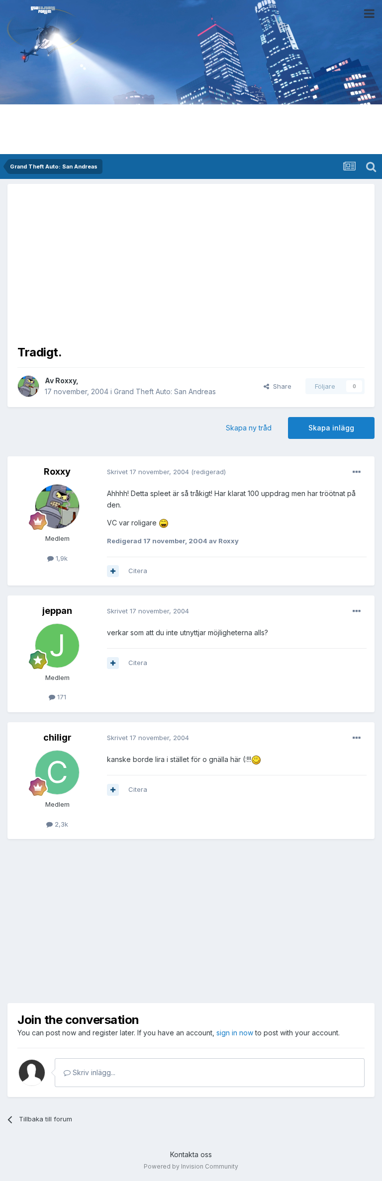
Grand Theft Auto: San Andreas (165, 391)
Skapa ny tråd (249, 427)
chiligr (57, 737)
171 (60, 697)
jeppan (57, 610)
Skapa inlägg (331, 427)
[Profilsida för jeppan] (57, 645)
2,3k (60, 824)
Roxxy (65, 380)
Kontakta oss (191, 1154)
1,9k (61, 558)
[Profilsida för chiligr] (57, 772)
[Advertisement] (191, 263)
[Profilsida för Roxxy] (28, 386)
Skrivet (148, 472)
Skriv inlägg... (93, 1072)
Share (280, 386)
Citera (137, 571)
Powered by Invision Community (191, 1166)
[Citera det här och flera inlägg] (113, 571)
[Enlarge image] (164, 522)
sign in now (234, 1032)
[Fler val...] (357, 472)
